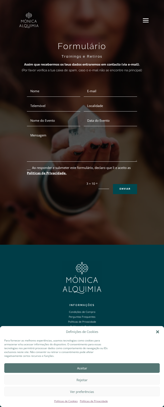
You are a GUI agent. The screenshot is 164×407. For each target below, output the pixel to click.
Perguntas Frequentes (82, 316)
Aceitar (82, 368)
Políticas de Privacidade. (46, 173)
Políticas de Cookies (66, 401)
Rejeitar (82, 380)
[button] (157, 332)
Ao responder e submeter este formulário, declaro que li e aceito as (79, 170)
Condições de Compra (82, 311)
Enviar (125, 188)
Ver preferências (82, 391)
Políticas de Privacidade (94, 401)
